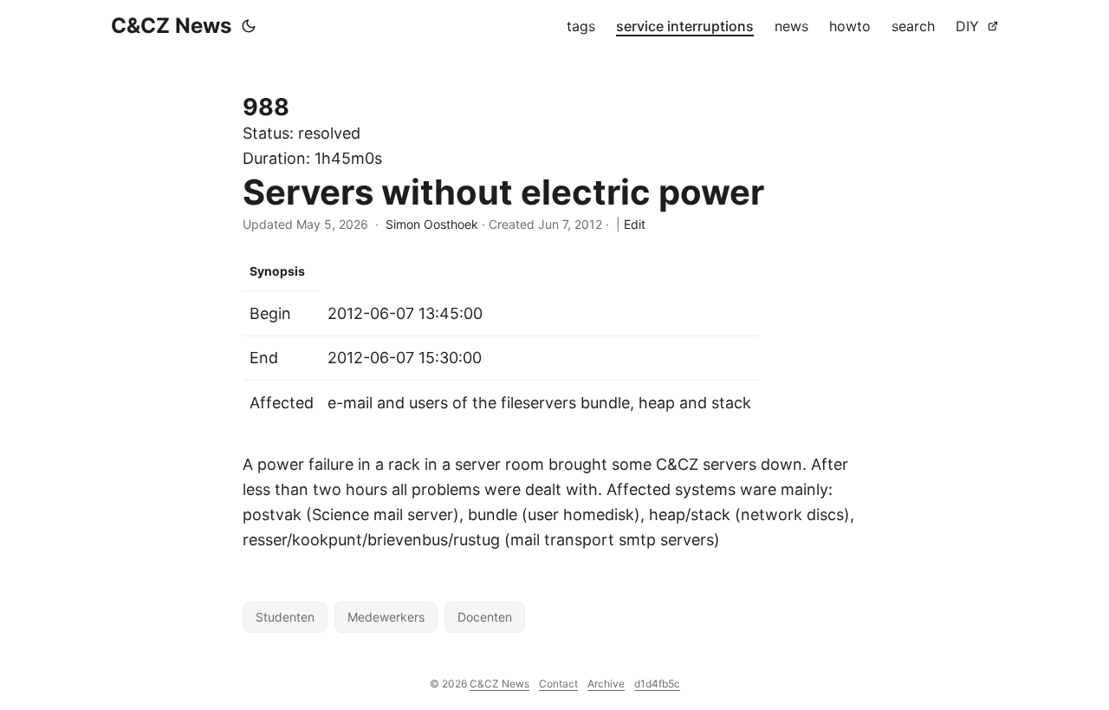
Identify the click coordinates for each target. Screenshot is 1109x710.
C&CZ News (171, 25)
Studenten (285, 616)
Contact (558, 683)
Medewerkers (386, 616)
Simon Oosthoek (432, 224)
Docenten (484, 616)
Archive (606, 683)
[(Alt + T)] (248, 26)
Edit (634, 224)
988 (266, 107)
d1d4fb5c (657, 683)
